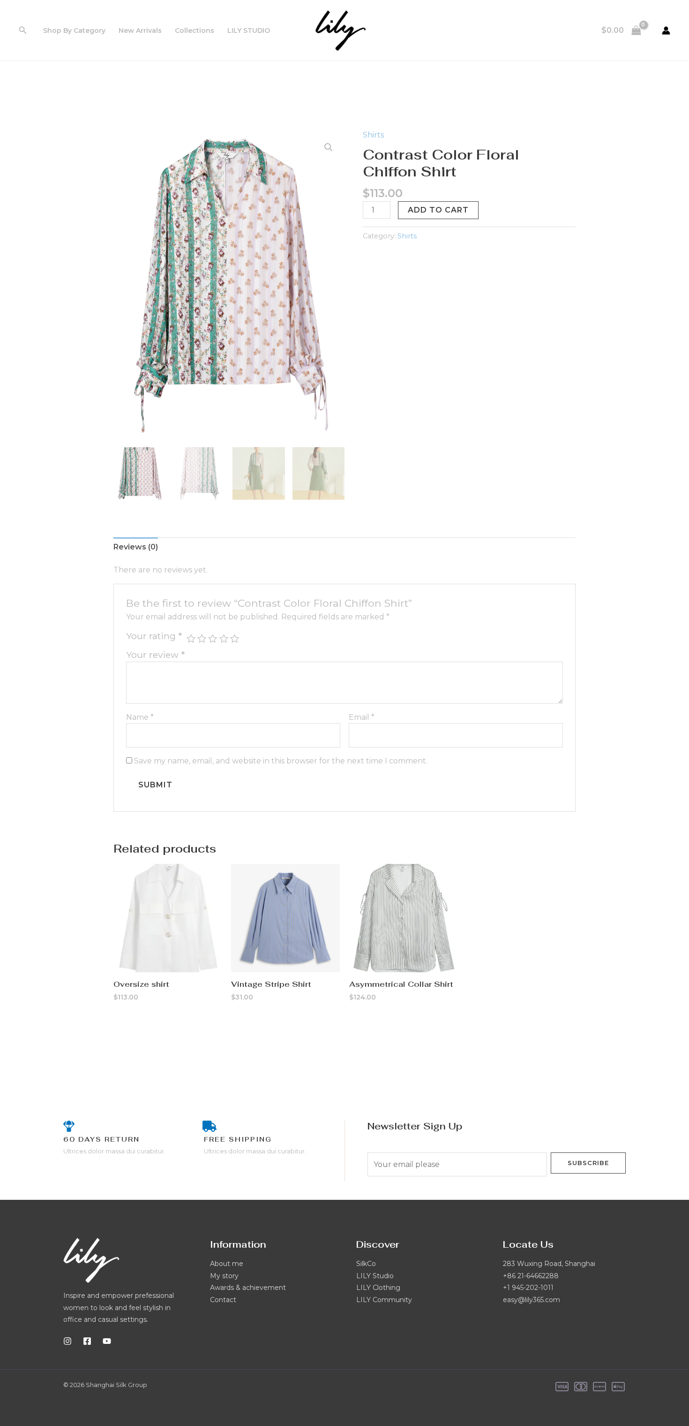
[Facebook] (87, 1341)
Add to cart (438, 210)
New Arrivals (140, 30)
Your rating (154, 635)
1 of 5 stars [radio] (191, 638)
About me (226, 1263)
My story (224, 1276)
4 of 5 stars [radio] (223, 638)
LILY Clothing (378, 1287)
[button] (23, 30)
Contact (223, 1300)
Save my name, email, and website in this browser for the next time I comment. (280, 760)
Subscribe (588, 1163)
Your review (155, 654)
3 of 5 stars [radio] (212, 638)
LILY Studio (375, 1276)
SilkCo (366, 1263)
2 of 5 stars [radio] (201, 638)
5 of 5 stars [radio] (234, 638)
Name (140, 717)
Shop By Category (74, 30)
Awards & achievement (248, 1287)
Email (361, 717)
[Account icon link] (666, 30)
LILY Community (384, 1300)
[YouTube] (107, 1341)
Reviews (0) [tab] (135, 546)
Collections (194, 30)
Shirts (373, 134)
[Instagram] (67, 1341)
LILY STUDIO (248, 30)
